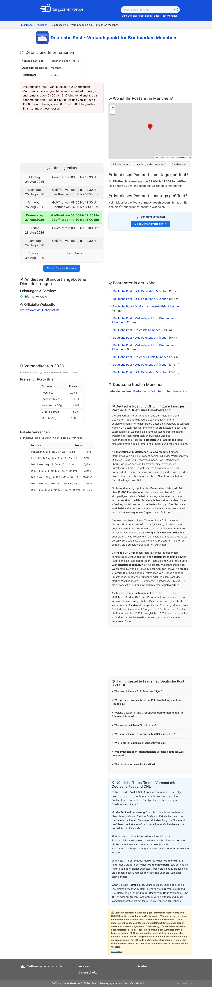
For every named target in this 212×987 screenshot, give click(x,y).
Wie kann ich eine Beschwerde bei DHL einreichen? (144, 734)
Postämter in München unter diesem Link (160, 391)
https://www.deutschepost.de (39, 310)
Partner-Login (184, 983)
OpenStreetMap (174, 157)
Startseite (27, 24)
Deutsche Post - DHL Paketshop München (140, 291)
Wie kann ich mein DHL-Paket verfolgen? (138, 691)
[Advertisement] (61, 137)
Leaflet (161, 157)
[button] (150, 127)
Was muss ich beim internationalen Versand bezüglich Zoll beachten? (148, 753)
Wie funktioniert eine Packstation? (134, 764)
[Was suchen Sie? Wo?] (176, 9)
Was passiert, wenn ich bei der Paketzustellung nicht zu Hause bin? (146, 701)
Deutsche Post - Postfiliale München (136, 330)
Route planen (122, 164)
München (42, 24)
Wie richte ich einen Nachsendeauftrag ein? (140, 742)
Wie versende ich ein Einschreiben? (135, 725)
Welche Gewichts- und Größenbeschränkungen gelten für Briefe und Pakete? (147, 714)
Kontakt (143, 966)
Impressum (116, 951)
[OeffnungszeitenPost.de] (61, 8)
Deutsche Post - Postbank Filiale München (140, 357)
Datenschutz (87, 972)
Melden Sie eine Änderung (62, 268)
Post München (169, 15)
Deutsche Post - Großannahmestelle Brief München (146, 306)
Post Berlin (145, 15)
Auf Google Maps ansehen (150, 164)
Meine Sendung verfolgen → (150, 223)
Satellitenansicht (180, 164)
